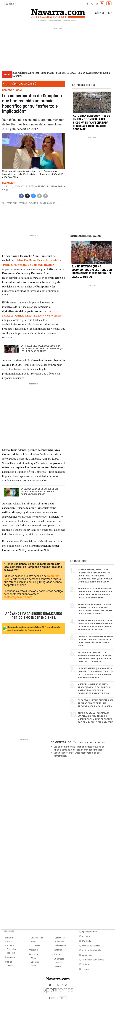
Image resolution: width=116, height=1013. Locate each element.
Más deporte (60, 945)
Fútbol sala (59, 941)
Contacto (86, 936)
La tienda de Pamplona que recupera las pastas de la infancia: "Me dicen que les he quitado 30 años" (42, 349)
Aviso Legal (87, 955)
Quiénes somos (89, 931)
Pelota (33, 966)
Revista (56, 954)
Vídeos (58, 966)
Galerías (58, 962)
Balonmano (60, 938)
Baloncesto (35, 962)
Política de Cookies (91, 945)
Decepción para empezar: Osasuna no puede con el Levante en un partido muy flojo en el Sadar (61, 74)
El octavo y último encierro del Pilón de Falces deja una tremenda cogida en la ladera (95, 703)
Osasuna (33, 950)
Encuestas (35, 945)
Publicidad (87, 941)
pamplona (12, 203)
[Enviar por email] (39, 195)
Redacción (8, 182)
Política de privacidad (92, 950)
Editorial (10, 966)
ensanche (33, 203)
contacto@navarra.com (18, 597)
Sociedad (11, 953)
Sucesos (10, 945)
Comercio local (48, 203)
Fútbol (33, 958)
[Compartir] (21, 195)
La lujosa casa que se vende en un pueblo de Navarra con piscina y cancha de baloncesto (39, 491)
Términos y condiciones (89, 742)
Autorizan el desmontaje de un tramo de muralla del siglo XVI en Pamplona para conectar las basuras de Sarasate (91, 123)
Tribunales (11, 949)
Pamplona (10, 957)
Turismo (86, 964)
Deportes (33, 954)
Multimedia (58, 959)
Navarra (9, 938)
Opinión (8, 962)
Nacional (57, 950)
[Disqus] (81, 801)
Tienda (85, 969)
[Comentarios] (45, 195)
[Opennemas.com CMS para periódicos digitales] (58, 993)
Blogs (33, 941)
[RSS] (66, 985)
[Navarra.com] (58, 12)
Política (10, 941)
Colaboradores (37, 938)
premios (23, 203)
